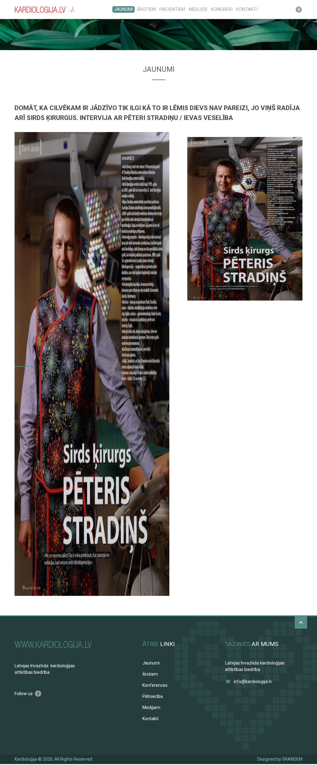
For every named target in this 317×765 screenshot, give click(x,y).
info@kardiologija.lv (253, 681)
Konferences (154, 685)
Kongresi (221, 9)
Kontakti (247, 9)
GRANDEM (292, 759)
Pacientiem (172, 9)
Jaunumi (123, 9)
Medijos (198, 9)
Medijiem (151, 707)
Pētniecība (152, 696)
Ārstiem (146, 9)
